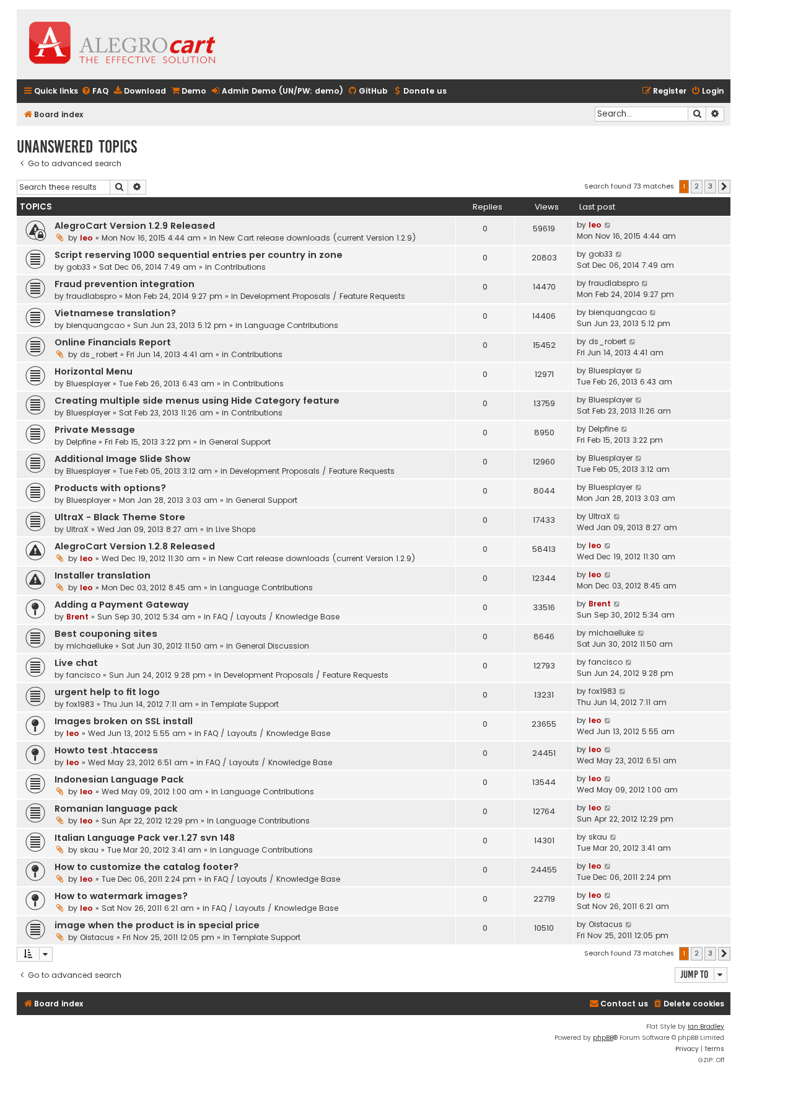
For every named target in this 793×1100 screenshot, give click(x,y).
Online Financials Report (113, 342)
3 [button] (710, 186)
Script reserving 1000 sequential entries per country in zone (199, 255)
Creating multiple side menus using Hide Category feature (197, 400)
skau (89, 850)
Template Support (245, 704)
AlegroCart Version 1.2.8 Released (135, 546)
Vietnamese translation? (115, 313)
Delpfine (81, 442)
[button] (724, 186)
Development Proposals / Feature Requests (322, 296)
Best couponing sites (106, 634)
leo (86, 238)
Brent (77, 616)
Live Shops (236, 529)
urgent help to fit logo (107, 692)
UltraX (77, 529)
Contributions (240, 267)
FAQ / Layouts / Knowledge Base (276, 616)
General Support (240, 442)
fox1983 (80, 704)
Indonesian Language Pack (119, 779)
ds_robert (99, 354)
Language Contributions (291, 325)
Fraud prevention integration (125, 284)
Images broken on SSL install (124, 721)
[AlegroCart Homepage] (122, 44)
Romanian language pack (116, 808)
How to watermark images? (121, 896)
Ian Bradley (706, 1026)
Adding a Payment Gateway (122, 604)
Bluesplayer (88, 383)
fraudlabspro (91, 296)
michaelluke (89, 646)
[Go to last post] (608, 225)
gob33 (78, 267)
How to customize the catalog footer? (147, 867)
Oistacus (97, 937)
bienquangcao (95, 325)
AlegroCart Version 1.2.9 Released (135, 226)
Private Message (95, 430)
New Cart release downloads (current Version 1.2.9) (317, 238)
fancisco (83, 675)
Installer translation (103, 575)
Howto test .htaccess (106, 750)
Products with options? (110, 488)
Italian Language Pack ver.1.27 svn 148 (145, 838)
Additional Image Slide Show (122, 459)
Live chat (76, 663)
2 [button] (696, 186)
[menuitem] (94, 91)
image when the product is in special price (157, 925)
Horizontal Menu (94, 371)
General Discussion (272, 646)
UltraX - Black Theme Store (120, 517)
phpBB (603, 1037)
